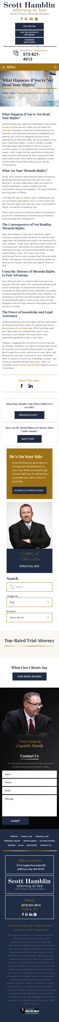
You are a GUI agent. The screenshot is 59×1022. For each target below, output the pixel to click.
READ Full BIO (29, 566)
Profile (14, 836)
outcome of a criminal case (19, 328)
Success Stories (47, 841)
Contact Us (45, 845)
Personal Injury (12, 841)
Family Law (26, 836)
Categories (12, 596)
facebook (22, 385)
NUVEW (11, 925)
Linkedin (31, 18)
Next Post (28, 438)
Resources (32, 845)
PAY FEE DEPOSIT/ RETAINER (29, 33)
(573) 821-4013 (31, 905)
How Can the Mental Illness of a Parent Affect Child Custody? (30, 429)
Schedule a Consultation (28, 490)
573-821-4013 (31, 56)
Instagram (35, 914)
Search (12, 578)
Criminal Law (42, 836)
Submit (15, 821)
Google (26, 18)
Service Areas (30, 841)
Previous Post (28, 415)
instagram (36, 19)
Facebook (21, 18)
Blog (20, 845)
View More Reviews (29, 676)
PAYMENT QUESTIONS (30, 41)
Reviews (11, 845)
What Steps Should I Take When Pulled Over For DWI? (29, 405)
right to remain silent (26, 197)
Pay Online (29, 26)
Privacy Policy (41, 929)
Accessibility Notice (23, 929)
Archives (11, 611)
